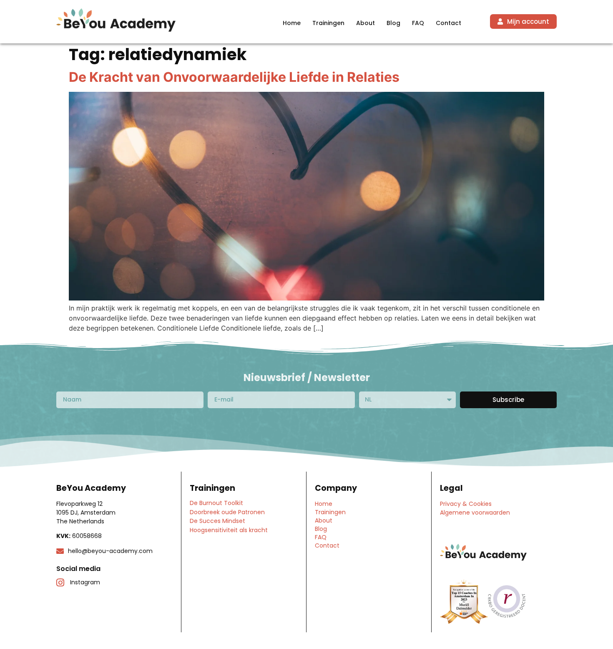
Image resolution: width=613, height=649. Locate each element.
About (365, 23)
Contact (448, 23)
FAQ (418, 23)
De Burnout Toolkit (216, 503)
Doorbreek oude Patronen (227, 512)
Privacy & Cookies (466, 504)
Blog (393, 23)
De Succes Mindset (217, 521)
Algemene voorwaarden (475, 512)
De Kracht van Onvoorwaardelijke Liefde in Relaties (234, 77)
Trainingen (328, 23)
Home (292, 23)
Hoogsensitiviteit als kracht (229, 530)
